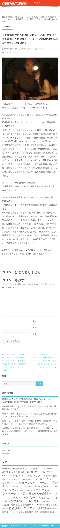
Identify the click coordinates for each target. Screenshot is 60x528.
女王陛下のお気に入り (12, 505)
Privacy (36, 2)
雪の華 (52, 512)
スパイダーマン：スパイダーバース (21, 487)
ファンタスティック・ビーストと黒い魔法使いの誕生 (29, 492)
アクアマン (39, 475)
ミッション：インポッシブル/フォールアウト (30, 499)
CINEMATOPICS (14, 3)
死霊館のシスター (33, 512)
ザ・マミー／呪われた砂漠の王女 (21, 479)
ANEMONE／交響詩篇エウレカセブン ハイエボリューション (24, 469)
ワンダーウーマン (45, 501)
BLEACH (50, 469)
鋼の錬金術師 (44, 512)
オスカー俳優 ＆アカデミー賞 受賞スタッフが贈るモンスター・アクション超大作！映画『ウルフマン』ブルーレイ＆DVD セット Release (44, 361)
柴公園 (24, 511)
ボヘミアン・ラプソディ (24, 497)
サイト (35, 334)
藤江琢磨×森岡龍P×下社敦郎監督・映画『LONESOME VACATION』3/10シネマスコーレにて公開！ (26, 400)
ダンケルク (18, 490)
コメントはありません (13, 52)
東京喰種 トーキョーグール (11, 512)
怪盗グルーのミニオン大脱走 (28, 508)
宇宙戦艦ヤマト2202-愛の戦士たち (37, 504)
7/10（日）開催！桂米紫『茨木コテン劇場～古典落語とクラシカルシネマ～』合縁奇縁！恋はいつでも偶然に (29, 422)
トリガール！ (27, 490)
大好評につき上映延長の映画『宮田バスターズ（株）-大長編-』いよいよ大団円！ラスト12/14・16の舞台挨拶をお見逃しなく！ (29, 431)
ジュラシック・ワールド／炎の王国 (30, 484)
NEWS (7, 26)
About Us (6, 450)
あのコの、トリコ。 (24, 476)
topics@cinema (10, 49)
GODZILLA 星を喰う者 (13, 472)
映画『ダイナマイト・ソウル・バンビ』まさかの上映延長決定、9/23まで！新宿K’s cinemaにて (29, 415)
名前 (34, 321)
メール (35, 327)
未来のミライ (52, 508)
